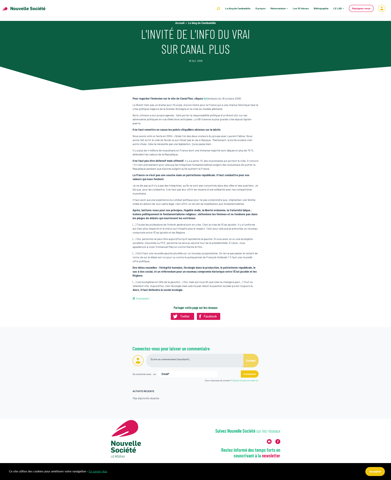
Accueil (179, 23)
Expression (142, 298)
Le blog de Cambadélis (237, 8)
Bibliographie (321, 8)
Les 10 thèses (301, 8)
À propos (260, 8)
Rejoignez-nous (361, 8)
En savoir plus (98, 471)
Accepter (375, 471)
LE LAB (337, 8)
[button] (382, 8)
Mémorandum (278, 8)
